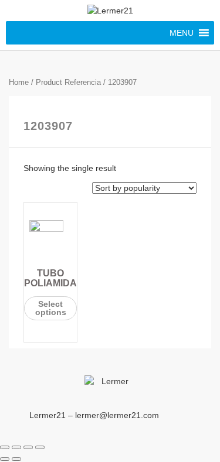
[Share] (16, 447)
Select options (50, 308)
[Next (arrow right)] (16, 459)
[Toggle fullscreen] (28, 447)
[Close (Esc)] (4, 447)
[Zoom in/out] (40, 447)
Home (19, 82)
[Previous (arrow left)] (4, 459)
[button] (182, 33)
